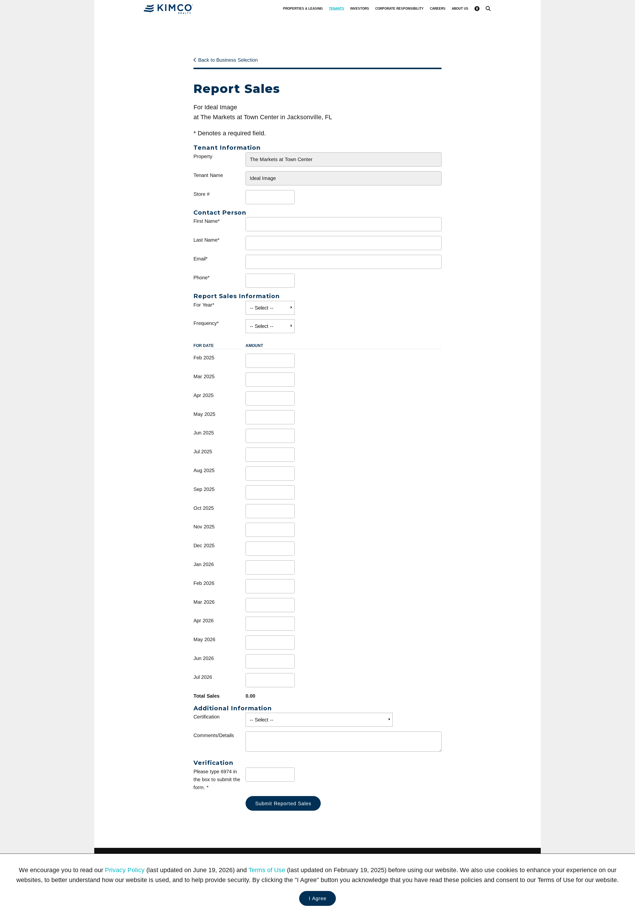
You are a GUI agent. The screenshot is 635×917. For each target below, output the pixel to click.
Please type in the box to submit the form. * (216, 779)
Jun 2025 (203, 432)
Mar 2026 (204, 602)
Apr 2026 (203, 620)
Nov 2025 (204, 526)
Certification (206, 716)
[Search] (488, 8)
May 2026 (204, 639)
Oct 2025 (203, 508)
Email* (200, 258)
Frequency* (206, 323)
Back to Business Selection (228, 60)
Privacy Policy (125, 869)
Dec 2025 (204, 545)
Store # (201, 194)
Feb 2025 (203, 357)
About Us (460, 8)
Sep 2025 (204, 489)
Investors (359, 8)
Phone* (201, 277)
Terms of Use (267, 869)
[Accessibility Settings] (477, 8)
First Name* (206, 221)
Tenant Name (208, 175)
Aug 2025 (204, 470)
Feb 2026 (203, 583)
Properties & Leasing (303, 8)
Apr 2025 (203, 395)
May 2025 (204, 414)
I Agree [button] (317, 898)
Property (202, 156)
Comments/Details (213, 735)
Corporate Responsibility (399, 8)
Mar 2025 (204, 376)
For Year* (203, 305)
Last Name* (206, 240)
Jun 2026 (203, 658)
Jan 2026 (203, 564)
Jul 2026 (202, 677)
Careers (437, 8)
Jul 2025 (202, 451)
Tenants (336, 8)
